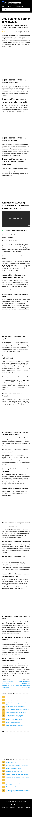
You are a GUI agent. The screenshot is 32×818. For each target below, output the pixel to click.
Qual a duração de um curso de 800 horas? (17, 774)
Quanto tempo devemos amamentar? (15, 697)
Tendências (11, 6)
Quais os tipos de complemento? (14, 700)
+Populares (19, 6)
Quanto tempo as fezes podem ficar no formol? (18, 777)
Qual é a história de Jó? (12, 762)
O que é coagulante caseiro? (13, 722)
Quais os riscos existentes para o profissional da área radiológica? (18, 791)
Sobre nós (5, 807)
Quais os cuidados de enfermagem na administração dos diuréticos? (15, 716)
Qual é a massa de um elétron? (14, 768)
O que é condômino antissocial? (14, 780)
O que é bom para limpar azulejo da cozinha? (17, 709)
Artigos (3, 6)
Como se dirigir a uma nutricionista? (15, 725)
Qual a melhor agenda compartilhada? (15, 706)
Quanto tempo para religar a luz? (14, 771)
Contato (12, 807)
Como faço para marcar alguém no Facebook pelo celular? (17, 783)
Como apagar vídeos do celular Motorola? (16, 712)
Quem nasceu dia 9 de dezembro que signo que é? (18, 787)
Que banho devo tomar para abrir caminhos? (17, 765)
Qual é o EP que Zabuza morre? (14, 719)
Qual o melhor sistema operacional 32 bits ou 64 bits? (18, 703)
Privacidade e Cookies (23, 807)
